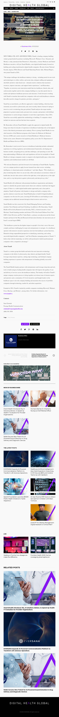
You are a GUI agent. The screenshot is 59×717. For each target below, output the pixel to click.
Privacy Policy (12, 2)
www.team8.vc (8, 294)
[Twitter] (50, 1)
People (11, 8)
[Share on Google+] (29, 51)
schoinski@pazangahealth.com (13, 309)
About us (5, 2)
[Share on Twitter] (25, 51)
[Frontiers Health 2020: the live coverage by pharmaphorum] (43, 545)
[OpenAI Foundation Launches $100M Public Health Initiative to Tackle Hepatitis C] (16, 486)
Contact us (22, 2)
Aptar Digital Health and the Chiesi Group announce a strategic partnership (17, 355)
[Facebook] (47, 1)
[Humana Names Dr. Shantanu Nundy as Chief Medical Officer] (43, 398)
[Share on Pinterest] (33, 51)
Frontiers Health (40, 8)
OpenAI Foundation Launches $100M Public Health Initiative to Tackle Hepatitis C (16, 499)
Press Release (11, 317)
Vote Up (26, 324)
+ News (16, 8)
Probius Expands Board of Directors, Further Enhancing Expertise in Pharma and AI (40, 355)
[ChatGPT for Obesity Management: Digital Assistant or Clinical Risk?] (43, 512)
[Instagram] (54, 1)
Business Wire (26, 46)
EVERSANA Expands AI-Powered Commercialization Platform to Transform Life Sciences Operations (15, 471)
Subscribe (28, 2)
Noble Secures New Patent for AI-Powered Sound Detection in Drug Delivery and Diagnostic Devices (15, 438)
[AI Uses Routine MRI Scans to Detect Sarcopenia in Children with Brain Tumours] (43, 486)
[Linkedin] (52, 1)
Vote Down (36, 324)
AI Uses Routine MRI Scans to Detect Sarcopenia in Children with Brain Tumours (43, 499)
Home (5, 11)
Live (28, 8)
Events (32, 8)
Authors (17, 2)
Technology (22, 8)
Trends (6, 8)
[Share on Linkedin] (36, 51)
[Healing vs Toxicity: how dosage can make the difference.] (16, 545)
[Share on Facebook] (22, 51)
